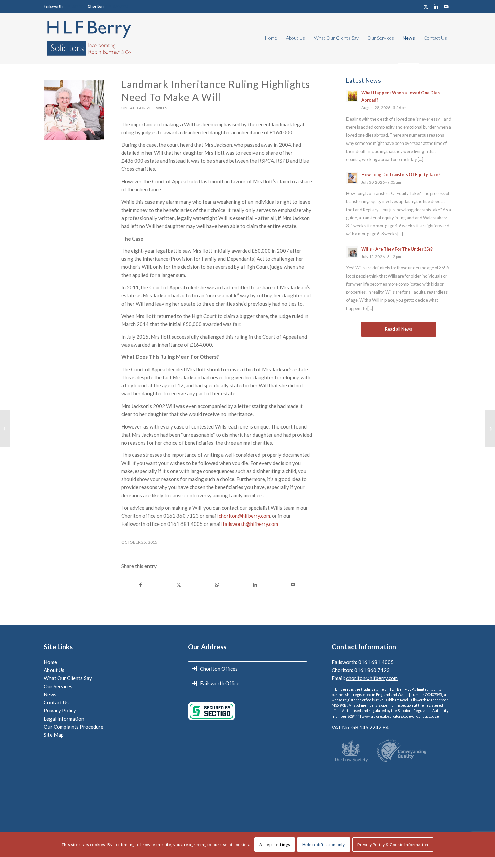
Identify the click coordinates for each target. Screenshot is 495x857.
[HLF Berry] (89, 38)
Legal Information (64, 719)
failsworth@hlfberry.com (250, 524)
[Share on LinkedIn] (255, 585)
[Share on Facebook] (141, 585)
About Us (54, 670)
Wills (161, 107)
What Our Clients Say (68, 678)
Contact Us (56, 702)
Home (50, 662)
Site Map (54, 735)
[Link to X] (426, 6)
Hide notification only (323, 844)
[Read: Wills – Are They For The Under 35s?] (352, 252)
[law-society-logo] (351, 751)
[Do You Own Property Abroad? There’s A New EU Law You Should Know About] (5, 428)
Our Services (58, 686)
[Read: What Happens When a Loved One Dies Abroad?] (352, 96)
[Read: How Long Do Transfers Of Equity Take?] (352, 178)
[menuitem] (271, 38)
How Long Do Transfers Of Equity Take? (400, 174)
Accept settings (274, 844)
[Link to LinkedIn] (436, 6)
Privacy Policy (60, 710)
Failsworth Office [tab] (219, 683)
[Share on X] (179, 585)
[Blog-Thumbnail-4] (74, 110)
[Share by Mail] (293, 585)
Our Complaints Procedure (73, 727)
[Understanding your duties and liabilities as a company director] (490, 428)
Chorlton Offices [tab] (219, 669)
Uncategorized (137, 107)
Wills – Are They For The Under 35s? (397, 249)
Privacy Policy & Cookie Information (392, 844)
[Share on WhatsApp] (217, 585)
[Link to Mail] (446, 6)
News (50, 694)
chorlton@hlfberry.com (244, 516)
